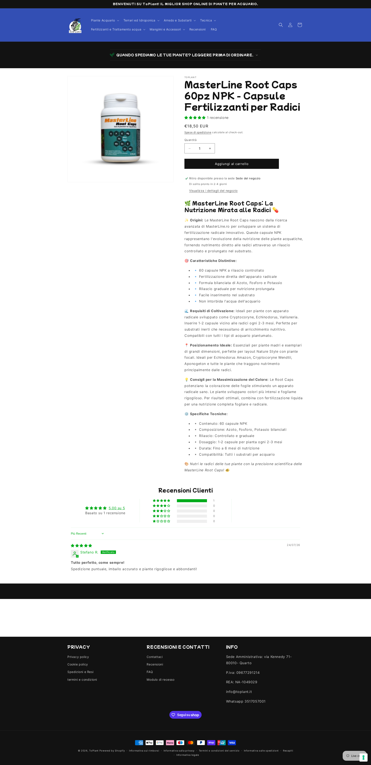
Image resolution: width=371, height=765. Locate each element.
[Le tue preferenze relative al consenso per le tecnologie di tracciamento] (363, 757)
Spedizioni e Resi (80, 672)
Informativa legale (187, 754)
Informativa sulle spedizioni (261, 750)
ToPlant (94, 750)
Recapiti (288, 750)
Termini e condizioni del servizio (219, 750)
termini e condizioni (82, 679)
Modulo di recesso (160, 679)
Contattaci (155, 657)
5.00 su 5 (117, 508)
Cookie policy (77, 664)
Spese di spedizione (197, 132)
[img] (81, 545)
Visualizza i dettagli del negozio (213, 190)
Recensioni (155, 664)
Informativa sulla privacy (179, 750)
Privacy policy (78, 657)
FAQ (150, 672)
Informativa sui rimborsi (144, 750)
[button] (104, 20)
